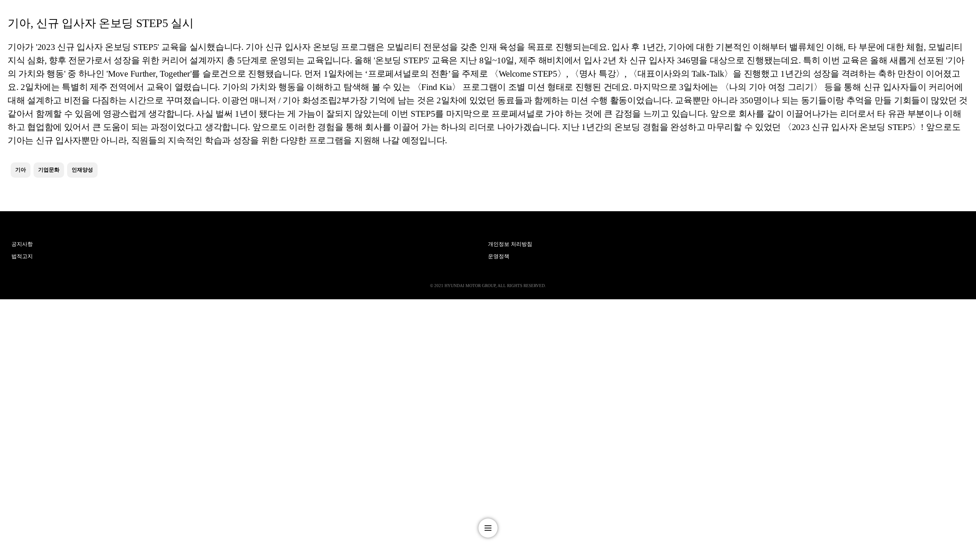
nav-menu (488, 528)
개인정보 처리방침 (510, 244)
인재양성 (82, 170)
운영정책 (498, 256)
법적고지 (22, 256)
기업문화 (48, 170)
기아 (20, 170)
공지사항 (22, 244)
